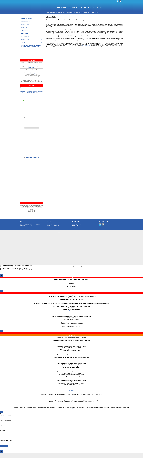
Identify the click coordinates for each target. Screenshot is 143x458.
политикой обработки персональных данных (19, 442)
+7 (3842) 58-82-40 (61, 1)
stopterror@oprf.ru (86, 45)
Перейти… (71, 310)
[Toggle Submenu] (41, 39)
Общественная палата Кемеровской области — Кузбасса (78, 7)
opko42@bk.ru (72, 1)
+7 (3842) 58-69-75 (31, 67)
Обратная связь (82, 1)
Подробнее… (71, 390)
